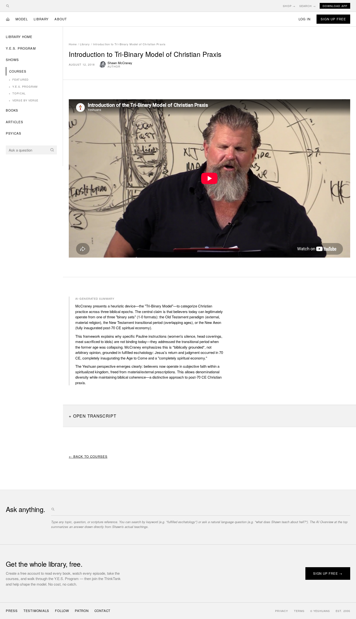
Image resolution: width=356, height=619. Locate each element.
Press (12, 610)
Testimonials (36, 610)
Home (73, 44)
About (60, 19)
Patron (82, 610)
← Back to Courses (88, 456)
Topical (17, 93)
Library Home (19, 36)
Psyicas (13, 133)
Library (41, 19)
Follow (62, 610)
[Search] (52, 150)
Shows (12, 59)
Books (12, 110)
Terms (299, 611)
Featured (19, 79)
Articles (14, 122)
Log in (304, 19)
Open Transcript (94, 416)
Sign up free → (327, 573)
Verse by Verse (24, 100)
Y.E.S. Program (21, 48)
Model (21, 19)
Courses (17, 71)
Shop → (289, 6)
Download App (335, 6)
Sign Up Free (333, 19)
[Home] (8, 19)
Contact (102, 610)
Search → (307, 6)
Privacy (281, 611)
